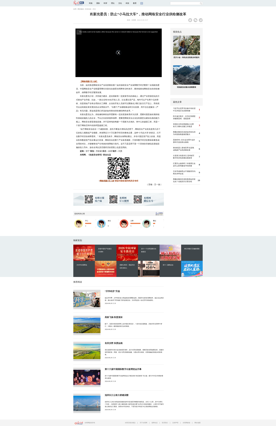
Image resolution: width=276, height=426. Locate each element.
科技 (127, 3)
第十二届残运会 (168, 265)
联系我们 (165, 423)
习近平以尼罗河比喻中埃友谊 (184, 108)
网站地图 (197, 423)
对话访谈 (88, 9)
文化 (120, 3)
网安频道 (81, 9)
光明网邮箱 (186, 423)
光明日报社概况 (130, 423)
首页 (74, 9)
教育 (134, 3)
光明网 (133, 20)
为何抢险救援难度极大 (181, 134)
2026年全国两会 (82, 265)
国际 (98, 3)
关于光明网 (143, 423)
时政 (91, 3)
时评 (105, 3)
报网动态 (155, 423)
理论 (112, 3)
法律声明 (175, 423)
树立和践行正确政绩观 (191, 249)
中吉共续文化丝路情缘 (181, 111)
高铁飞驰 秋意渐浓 (114, 317)
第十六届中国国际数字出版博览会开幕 (123, 369)
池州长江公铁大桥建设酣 (117, 395)
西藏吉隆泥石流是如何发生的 (184, 132)
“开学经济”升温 (112, 291)
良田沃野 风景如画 (114, 343)
